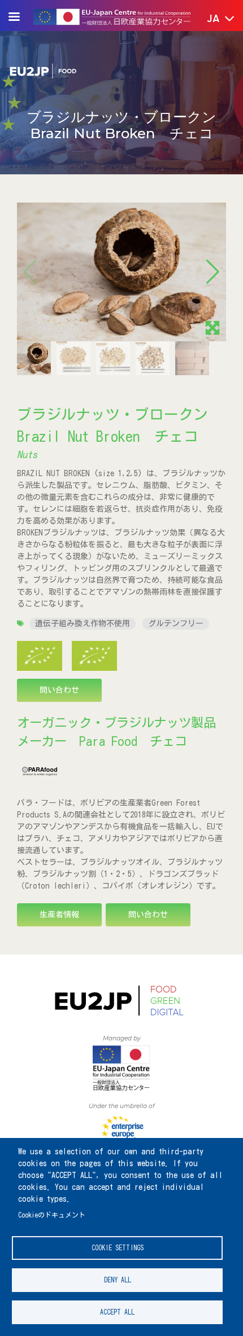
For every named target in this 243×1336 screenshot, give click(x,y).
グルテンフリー (175, 623)
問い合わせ (59, 690)
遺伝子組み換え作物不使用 (82, 623)
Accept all (117, 1312)
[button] (212, 19)
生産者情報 (59, 914)
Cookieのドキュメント (51, 1215)
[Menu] (20, 18)
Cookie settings (118, 1248)
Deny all (117, 1280)
